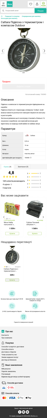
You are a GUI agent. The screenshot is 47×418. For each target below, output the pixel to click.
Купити (12, 233)
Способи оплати (7, 349)
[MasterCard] (4, 398)
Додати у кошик (23, 86)
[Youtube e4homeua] (27, 413)
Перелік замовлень (8, 371)
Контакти (5, 335)
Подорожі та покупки (12, 16)
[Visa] (12, 398)
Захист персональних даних (23, 408)
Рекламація (5, 374)
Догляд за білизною (8, 360)
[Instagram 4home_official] (23, 413)
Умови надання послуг (9, 357)
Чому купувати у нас (9, 355)
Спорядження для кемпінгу (31, 16)
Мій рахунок (6, 369)
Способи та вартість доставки (12, 347)
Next (43, 217)
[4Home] (2, 16)
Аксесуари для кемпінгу (9, 18)
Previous (4, 217)
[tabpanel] (23, 51)
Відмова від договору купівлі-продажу (15, 377)
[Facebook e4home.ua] (19, 413)
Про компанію (6, 338)
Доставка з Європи (8, 352)
